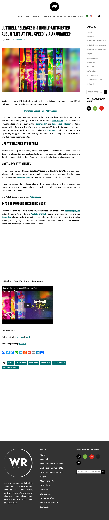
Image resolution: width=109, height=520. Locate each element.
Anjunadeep (21, 363)
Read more (12, 503)
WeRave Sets (91, 71)
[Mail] (78, 462)
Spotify (28, 337)
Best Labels (57, 16)
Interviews (46, 16)
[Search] (99, 16)
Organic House (59, 363)
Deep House (33, 363)
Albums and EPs (19, 40)
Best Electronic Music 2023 (96, 45)
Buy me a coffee (92, 75)
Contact (81, 16)
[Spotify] (95, 108)
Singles (89, 54)
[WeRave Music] (54, 7)
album (10, 363)
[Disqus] (41, 403)
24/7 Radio (37, 16)
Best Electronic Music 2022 (96, 49)
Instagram (19, 337)
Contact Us (90, 84)
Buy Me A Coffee (70, 16)
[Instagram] (89, 108)
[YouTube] (101, 108)
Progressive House (10, 367)
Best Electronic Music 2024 (96, 41)
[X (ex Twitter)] (98, 456)
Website (22, 344)
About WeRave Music (94, 80)
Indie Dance (45, 363)
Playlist (28, 16)
